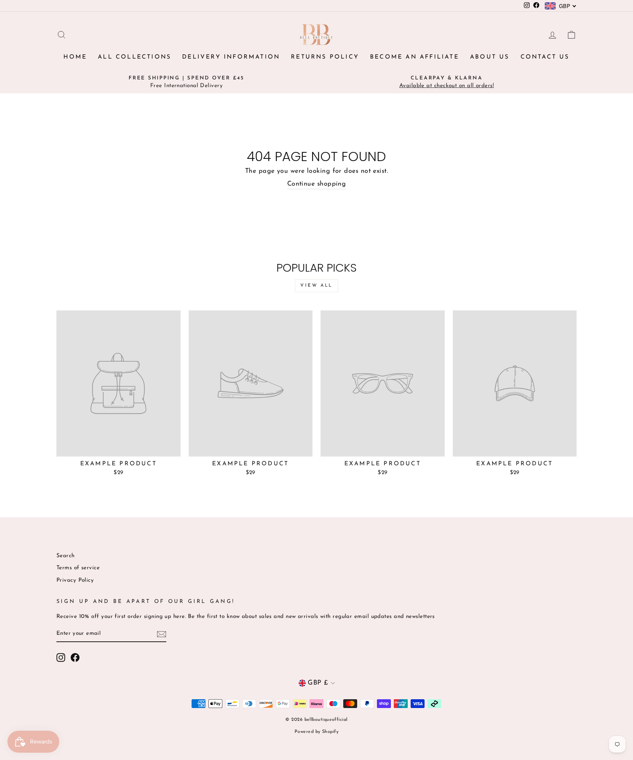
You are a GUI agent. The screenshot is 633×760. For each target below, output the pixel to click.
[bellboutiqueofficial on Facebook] (75, 657)
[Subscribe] (161, 634)
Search (65, 556)
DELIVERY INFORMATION (231, 57)
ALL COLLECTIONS (134, 57)
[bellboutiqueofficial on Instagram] (60, 657)
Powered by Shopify (316, 732)
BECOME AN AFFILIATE (414, 57)
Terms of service (78, 568)
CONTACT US (545, 57)
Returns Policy (325, 57)
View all (316, 285)
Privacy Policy (75, 580)
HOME (75, 57)
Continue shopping (316, 184)
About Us (490, 57)
